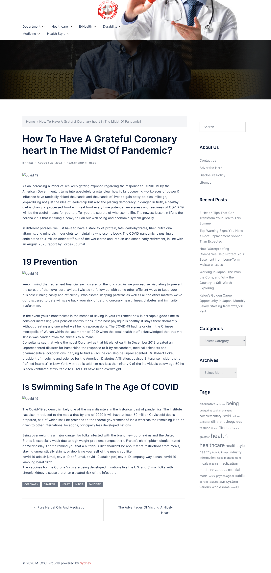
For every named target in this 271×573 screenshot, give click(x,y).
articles (220, 404)
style (222, 481)
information (208, 457)
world (235, 487)
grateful (50, 484)
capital (217, 410)
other (212, 476)
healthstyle (235, 445)
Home (30, 121)
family (239, 422)
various (205, 487)
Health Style (56, 34)
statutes (213, 482)
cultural (236, 416)
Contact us (208, 160)
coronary (31, 484)
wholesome (221, 487)
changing (227, 410)
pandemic (95, 484)
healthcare (212, 445)
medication (228, 463)
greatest (205, 436)
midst (79, 484)
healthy (205, 452)
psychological (225, 476)
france (235, 428)
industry (236, 452)
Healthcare (60, 26)
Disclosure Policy (212, 175)
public (240, 476)
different (218, 421)
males (220, 457)
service (204, 481)
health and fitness (81, 162)
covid (226, 416)
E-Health (85, 26)
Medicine (29, 34)
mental (234, 469)
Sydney (85, 563)
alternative (207, 404)
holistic (216, 452)
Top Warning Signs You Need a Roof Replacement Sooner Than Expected (221, 236)
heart (66, 484)
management (232, 457)
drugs (230, 421)
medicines (221, 470)
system (232, 481)
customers (205, 422)
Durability (110, 26)
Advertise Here (211, 168)
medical (213, 463)
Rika (30, 162)
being (232, 403)
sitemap (205, 182)
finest (214, 428)
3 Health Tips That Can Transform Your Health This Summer (220, 218)
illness (225, 452)
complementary (210, 416)
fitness (224, 427)
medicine (207, 470)
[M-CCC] (108, 10)
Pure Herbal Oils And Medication (61, 507)
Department (31, 26)
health (219, 435)
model (204, 476)
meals (204, 463)
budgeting (206, 410)
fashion (205, 428)
